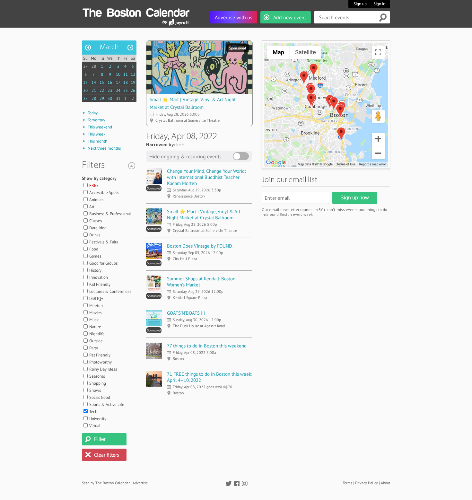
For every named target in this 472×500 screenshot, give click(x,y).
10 (118, 74)
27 (85, 66)
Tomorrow (96, 120)
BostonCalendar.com (136, 11)
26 (133, 90)
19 (133, 82)
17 (118, 82)
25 (125, 90)
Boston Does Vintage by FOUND (199, 246)
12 (133, 74)
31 (118, 98)
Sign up (360, 3)
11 (125, 74)
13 (85, 82)
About (385, 482)
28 (94, 66)
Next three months (104, 148)
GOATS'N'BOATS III (186, 313)
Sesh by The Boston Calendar (106, 482)
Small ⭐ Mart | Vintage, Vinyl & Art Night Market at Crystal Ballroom (203, 214)
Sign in (379, 3)
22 (102, 90)
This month (97, 141)
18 (125, 82)
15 (102, 82)
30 (110, 98)
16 (110, 82)
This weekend (100, 127)
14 (94, 82)
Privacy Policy (366, 482)
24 (118, 90)
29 (102, 98)
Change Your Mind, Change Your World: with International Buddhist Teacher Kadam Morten (206, 177)
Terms (347, 482)
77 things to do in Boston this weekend (207, 346)
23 (110, 90)
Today (93, 113)
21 (94, 90)
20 (85, 90)
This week (96, 134)
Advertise (140, 482)
